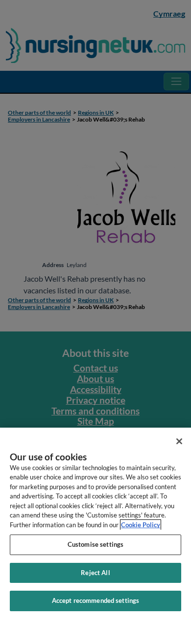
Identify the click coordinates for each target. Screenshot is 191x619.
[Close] (179, 441)
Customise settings (95, 544)
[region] (95, 523)
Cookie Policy (140, 525)
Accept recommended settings (96, 600)
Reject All (95, 573)
